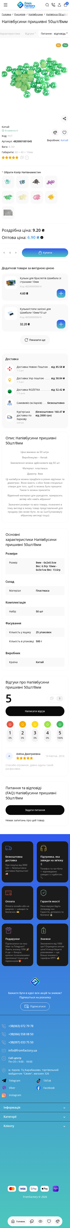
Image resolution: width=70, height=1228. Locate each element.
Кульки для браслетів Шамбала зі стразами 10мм (40, 279)
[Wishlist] (64, 132)
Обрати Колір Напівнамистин (22, 172)
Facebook (49, 1088)
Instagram (15, 1095)
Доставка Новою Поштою (32, 367)
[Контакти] (53, 5)
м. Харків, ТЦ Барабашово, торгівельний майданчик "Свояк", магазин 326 (33, 1071)
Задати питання (35, 810)
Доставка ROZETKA (28, 389)
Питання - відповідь (54, 33)
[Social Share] (64, 118)
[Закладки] (49, 1221)
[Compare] (55, 132)
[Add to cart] (61, 293)
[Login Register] (59, 5)
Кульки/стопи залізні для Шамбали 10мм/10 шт (35, 310)
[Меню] (6, 5)
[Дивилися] (32, 1221)
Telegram (14, 1080)
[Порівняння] (57, 1221)
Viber (12, 1088)
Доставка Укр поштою (30, 378)
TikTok (47, 1080)
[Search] (47, 5)
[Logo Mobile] (26, 5)
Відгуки (30, 33)
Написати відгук (35, 711)
